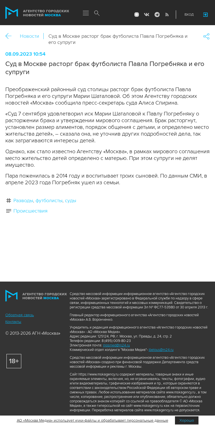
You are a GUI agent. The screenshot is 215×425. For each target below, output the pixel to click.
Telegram (157, 14)
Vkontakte (146, 14)
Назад (10, 36)
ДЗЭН (136, 14)
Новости (29, 36)
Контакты (13, 321)
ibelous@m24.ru (161, 350)
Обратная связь (19, 315)
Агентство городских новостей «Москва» (37, 12)
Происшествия (30, 211)
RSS (167, 14)
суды (70, 200)
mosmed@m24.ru (116, 345)
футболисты (49, 200)
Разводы (23, 200)
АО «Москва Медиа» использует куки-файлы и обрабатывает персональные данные (92, 420)
